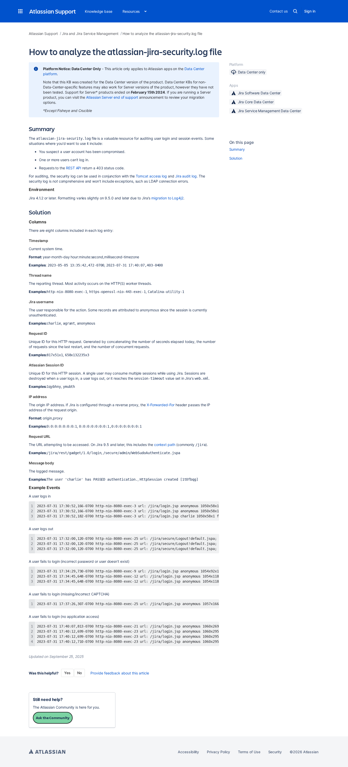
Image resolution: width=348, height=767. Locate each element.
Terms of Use (249, 752)
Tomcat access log (151, 176)
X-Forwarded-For (161, 405)
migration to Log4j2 (167, 198)
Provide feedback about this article (119, 673)
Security (275, 752)
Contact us (278, 11)
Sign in (309, 11)
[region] (124, 511)
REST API (73, 168)
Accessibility (188, 752)
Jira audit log (186, 176)
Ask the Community (53, 717)
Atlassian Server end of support (112, 97)
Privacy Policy (218, 752)
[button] (20, 11)
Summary (237, 149)
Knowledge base (98, 11)
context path (164, 444)
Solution (235, 158)
